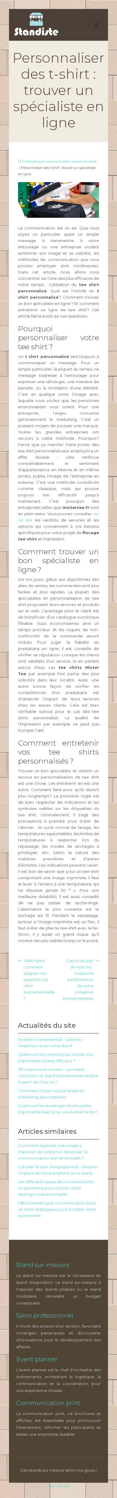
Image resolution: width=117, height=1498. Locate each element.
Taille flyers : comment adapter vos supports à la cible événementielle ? (39, 979)
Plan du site (58, 1485)
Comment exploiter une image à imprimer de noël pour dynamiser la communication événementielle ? (53, 1151)
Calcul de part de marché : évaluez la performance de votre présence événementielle (78, 979)
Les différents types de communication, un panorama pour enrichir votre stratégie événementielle (56, 1188)
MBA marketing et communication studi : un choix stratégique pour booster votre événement (58, 1209)
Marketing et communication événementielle (60, 161)
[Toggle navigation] (97, 25)
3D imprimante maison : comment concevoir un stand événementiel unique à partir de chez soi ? (58, 1075)
